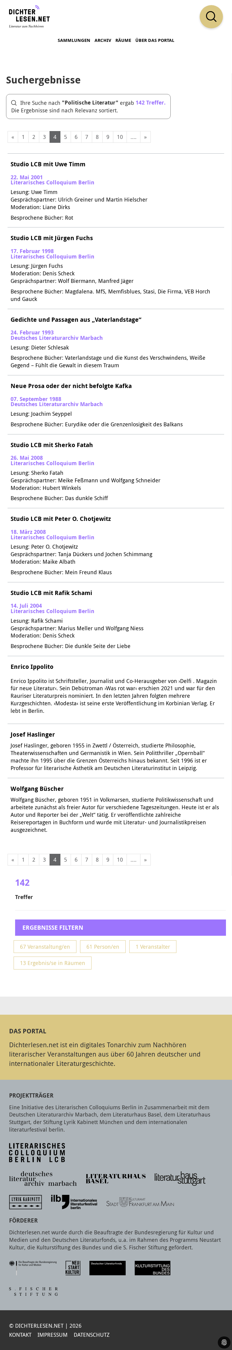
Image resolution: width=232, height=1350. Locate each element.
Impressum (52, 1334)
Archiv (103, 40)
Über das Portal (154, 40)
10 (120, 136)
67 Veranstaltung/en (45, 946)
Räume (123, 40)
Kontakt (20, 1334)
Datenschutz (92, 1334)
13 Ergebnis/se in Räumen (52, 962)
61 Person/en (102, 946)
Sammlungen (74, 40)
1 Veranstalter (153, 946)
